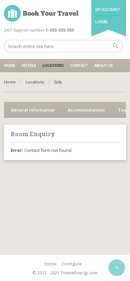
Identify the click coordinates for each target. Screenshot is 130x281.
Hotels (29, 65)
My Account (107, 9)
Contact (79, 65)
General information (32, 110)
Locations (52, 65)
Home (9, 65)
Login (101, 22)
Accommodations (86, 110)
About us (103, 65)
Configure (72, 264)
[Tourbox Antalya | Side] (41, 13)
